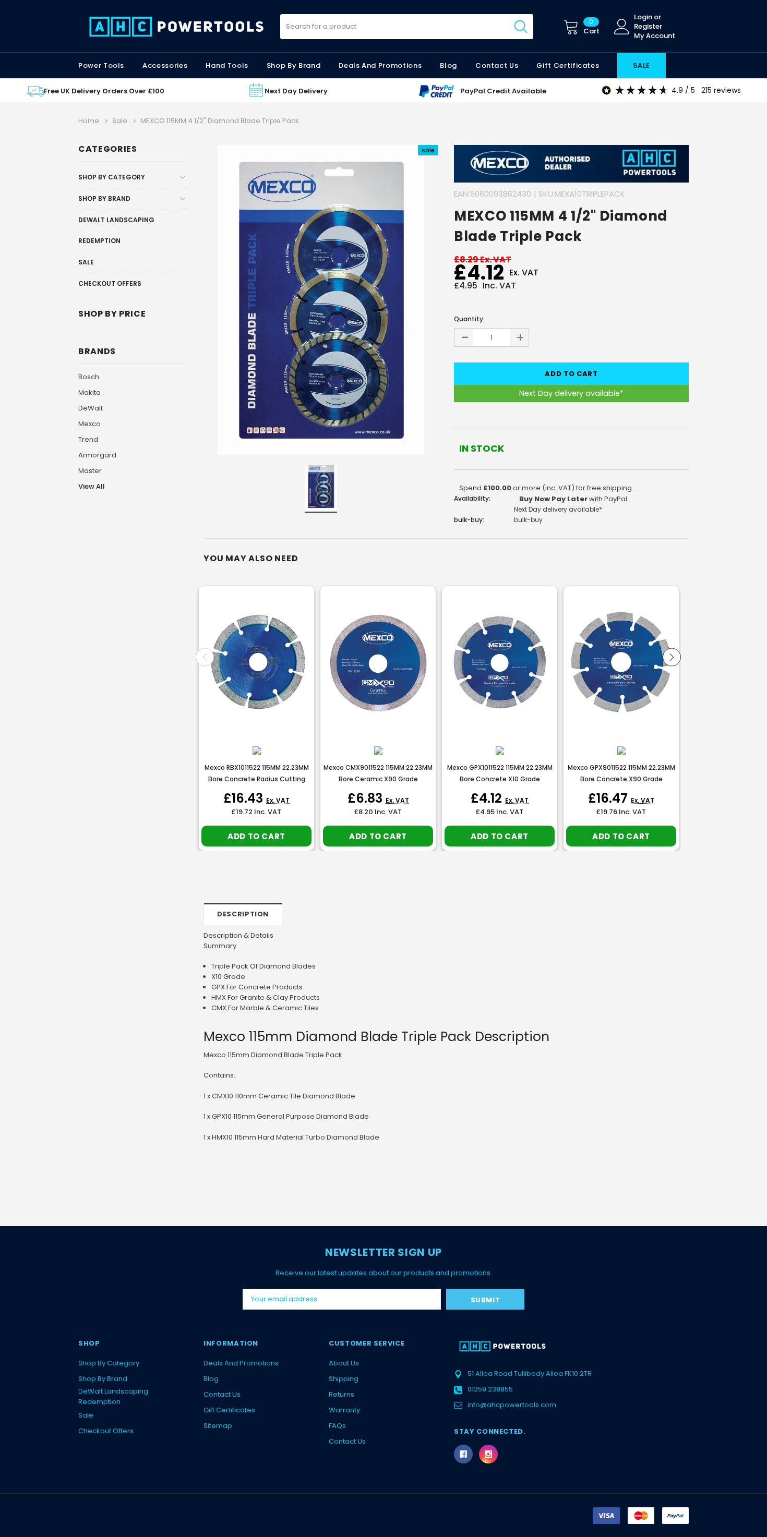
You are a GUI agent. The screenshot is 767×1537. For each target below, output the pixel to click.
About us (344, 1363)
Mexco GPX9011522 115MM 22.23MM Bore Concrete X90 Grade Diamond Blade (621, 779)
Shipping (343, 1379)
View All (91, 486)
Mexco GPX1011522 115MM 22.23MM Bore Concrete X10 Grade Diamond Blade (500, 779)
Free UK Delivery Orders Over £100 (104, 91)
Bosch (88, 377)
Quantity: (469, 318)
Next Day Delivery (296, 91)
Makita (89, 392)
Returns (341, 1394)
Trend (88, 439)
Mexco (89, 424)
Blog (211, 1379)
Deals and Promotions (380, 65)
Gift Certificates (229, 1410)
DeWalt (90, 408)
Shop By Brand (104, 198)
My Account (654, 36)
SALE (641, 65)
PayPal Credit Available (503, 91)
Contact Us (222, 1394)
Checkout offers (109, 283)
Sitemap (217, 1426)
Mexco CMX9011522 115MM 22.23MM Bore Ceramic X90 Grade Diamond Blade (378, 779)
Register (648, 26)
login (643, 17)
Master (90, 471)
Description (243, 914)
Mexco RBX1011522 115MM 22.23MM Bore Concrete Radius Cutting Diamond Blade (257, 779)
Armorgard (97, 455)
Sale (86, 262)
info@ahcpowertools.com (512, 1405)
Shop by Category (111, 177)
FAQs (337, 1426)
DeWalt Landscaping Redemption (116, 230)
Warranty (344, 1410)
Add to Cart (256, 836)
